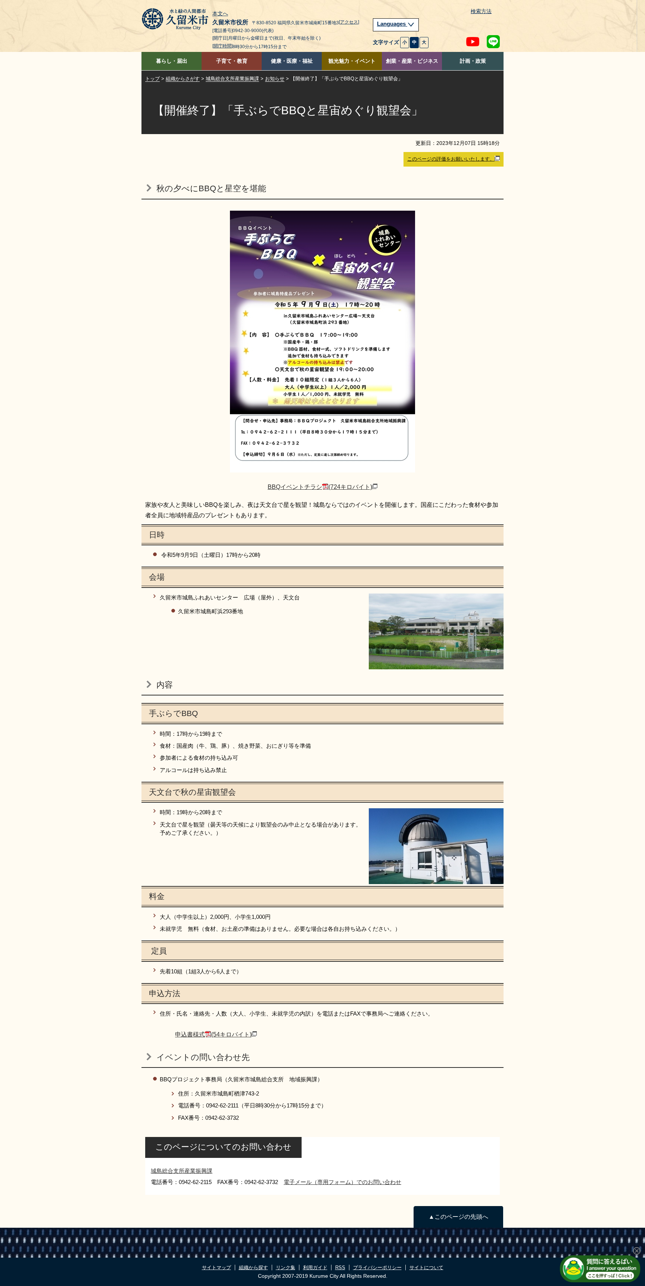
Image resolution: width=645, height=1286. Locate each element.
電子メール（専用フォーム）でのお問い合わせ (342, 1182)
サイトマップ (216, 1267)
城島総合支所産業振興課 (232, 78)
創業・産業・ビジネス (412, 61)
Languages (392, 24)
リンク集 (285, 1267)
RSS (340, 1267)
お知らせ (274, 78)
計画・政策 (473, 61)
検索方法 (481, 11)
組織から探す (253, 1267)
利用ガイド (315, 1267)
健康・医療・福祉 (292, 61)
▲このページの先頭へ (458, 1217)
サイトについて (426, 1267)
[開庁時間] (222, 46)
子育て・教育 (231, 61)
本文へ (220, 13)
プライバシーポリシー (377, 1267)
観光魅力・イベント (352, 61)
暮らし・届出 (171, 61)
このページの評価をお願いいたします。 (451, 159)
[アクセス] (349, 22)
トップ (152, 78)
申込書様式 (213, 1034)
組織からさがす (183, 78)
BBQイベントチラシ (320, 487)
